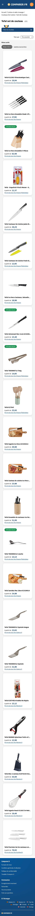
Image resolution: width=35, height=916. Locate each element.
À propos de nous (6, 865)
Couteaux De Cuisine (8, 15)
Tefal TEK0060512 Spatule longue (16, 627)
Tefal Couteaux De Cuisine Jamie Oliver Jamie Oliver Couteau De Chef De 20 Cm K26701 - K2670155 (17, 224)
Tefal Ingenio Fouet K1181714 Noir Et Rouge (17, 810)
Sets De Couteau (21, 15)
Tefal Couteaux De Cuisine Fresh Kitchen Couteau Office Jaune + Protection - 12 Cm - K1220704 (17, 261)
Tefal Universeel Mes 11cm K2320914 (17, 334)
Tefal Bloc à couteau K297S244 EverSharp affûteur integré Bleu (17, 774)
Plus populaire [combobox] (26, 37)
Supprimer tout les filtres (20, 47)
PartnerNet (4, 886)
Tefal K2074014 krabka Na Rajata (16, 700)
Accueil (3, 12)
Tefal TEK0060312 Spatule (14, 664)
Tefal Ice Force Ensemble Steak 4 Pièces (17, 114)
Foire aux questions (7, 893)
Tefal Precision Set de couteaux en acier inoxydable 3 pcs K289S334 (17, 847)
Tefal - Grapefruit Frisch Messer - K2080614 (17, 187)
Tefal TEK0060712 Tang (12, 371)
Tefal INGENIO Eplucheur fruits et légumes (17, 737)
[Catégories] (3, 4)
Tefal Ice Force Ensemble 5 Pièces (16, 151)
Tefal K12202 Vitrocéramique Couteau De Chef (17, 77)
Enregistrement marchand (8, 883)
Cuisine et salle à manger (15, 12)
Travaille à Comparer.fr (7, 874)
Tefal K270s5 (9, 407)
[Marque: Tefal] (11, 46)
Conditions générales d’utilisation (11, 868)
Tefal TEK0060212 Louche (13, 554)
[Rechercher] (32, 4)
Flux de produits (6, 890)
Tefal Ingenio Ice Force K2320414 (16, 444)
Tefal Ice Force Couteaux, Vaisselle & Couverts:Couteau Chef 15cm (17, 297)
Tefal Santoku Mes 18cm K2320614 (17, 591)
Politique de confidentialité (9, 871)
